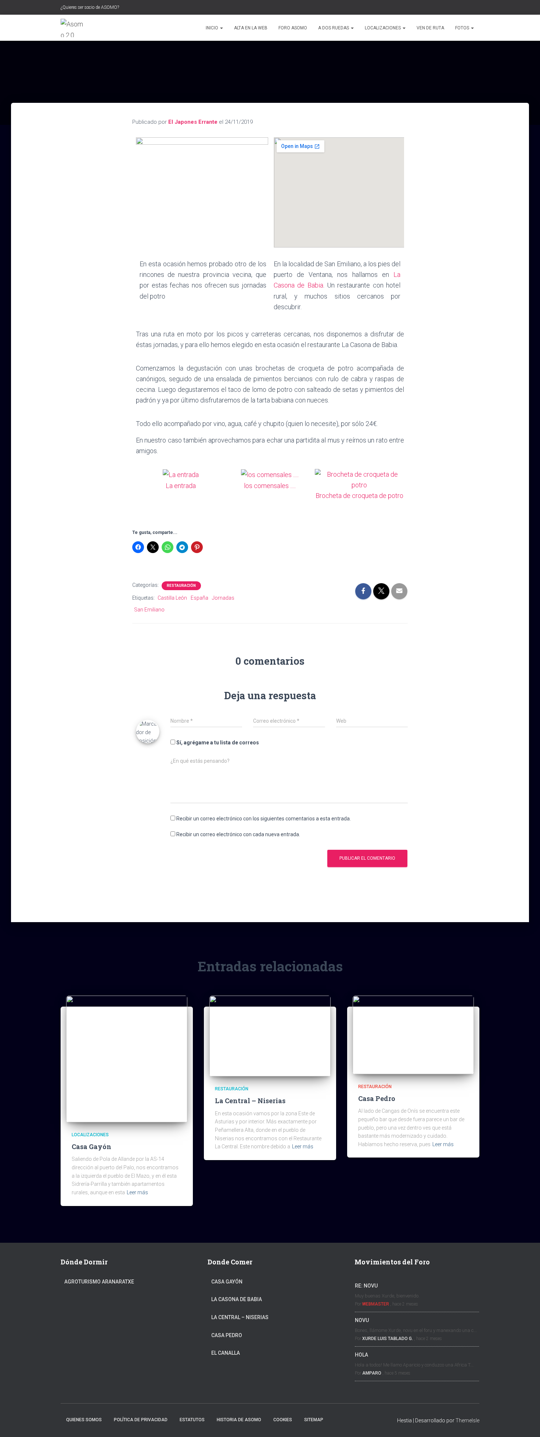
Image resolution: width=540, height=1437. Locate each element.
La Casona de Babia (236, 1299)
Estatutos (192, 1419)
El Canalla (225, 1353)
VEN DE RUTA (430, 27)
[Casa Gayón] (126, 1058)
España (199, 598)
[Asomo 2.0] (73, 28)
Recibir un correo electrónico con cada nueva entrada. (238, 834)
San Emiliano (149, 610)
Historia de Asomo (239, 1419)
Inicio (212, 27)
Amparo (371, 1373)
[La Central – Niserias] (270, 1036)
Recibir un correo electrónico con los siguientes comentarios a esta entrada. (263, 819)
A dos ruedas (334, 27)
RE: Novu (366, 1286)
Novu (362, 1320)
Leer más (137, 1192)
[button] (221, 27)
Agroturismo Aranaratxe (99, 1282)
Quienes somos (84, 1419)
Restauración (181, 586)
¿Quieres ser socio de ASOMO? (90, 7)
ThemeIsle (467, 1420)
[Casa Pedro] (413, 1034)
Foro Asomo (292, 27)
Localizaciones (383, 27)
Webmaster (375, 1304)
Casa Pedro (376, 1098)
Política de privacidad (141, 1419)
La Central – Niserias (250, 1100)
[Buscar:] (446, 6)
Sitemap (313, 1419)
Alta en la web (250, 27)
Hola (361, 1355)
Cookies (282, 1419)
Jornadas (223, 598)
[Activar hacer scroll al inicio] (525, 1422)
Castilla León (172, 598)
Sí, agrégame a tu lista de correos (217, 742)
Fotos (462, 27)
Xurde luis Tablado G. (387, 1338)
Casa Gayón (91, 1146)
